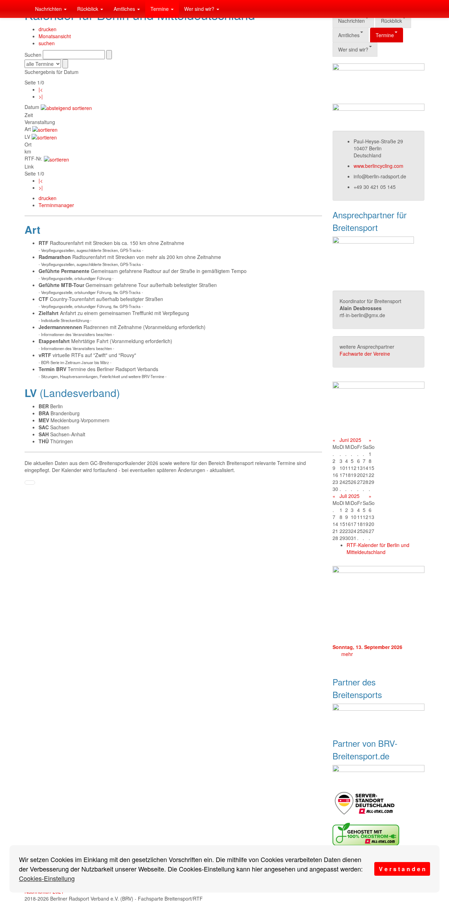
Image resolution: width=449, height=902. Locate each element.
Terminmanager (56, 205)
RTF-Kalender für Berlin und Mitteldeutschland (378, 548)
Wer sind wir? (200, 8)
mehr (347, 653)
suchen (47, 43)
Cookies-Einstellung (47, 878)
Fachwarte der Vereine (365, 353)
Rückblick (88, 8)
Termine (160, 8)
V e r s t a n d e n (402, 869)
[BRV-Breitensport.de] (24, 9)
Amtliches (125, 8)
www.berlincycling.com (378, 165)
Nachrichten (49, 8)
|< (41, 89)
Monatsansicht (55, 36)
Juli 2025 (350, 495)
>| (41, 96)
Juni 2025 (350, 439)
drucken (47, 29)
